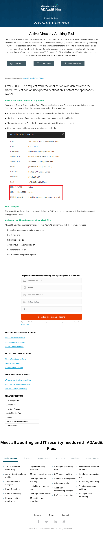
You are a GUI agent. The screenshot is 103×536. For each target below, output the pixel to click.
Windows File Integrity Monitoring (17, 384)
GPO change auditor (63, 474)
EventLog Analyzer (13, 409)
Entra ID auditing (12, 489)
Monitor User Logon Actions (15, 359)
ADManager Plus (12, 401)
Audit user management (65, 479)
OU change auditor (62, 483)
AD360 (9, 417)
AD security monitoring (89, 481)
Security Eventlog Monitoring (16, 389)
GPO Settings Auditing (13, 363)
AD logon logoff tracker (40, 474)
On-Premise (17, 421)
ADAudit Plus (11, 405)
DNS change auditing (63, 495)
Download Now (74, 63)
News (51, 515)
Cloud (25, 421)
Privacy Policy (25, 324)
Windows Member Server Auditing (18, 380)
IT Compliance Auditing (14, 368)
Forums (37, 515)
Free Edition (46, 63)
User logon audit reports (41, 493)
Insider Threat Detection (14, 347)
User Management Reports (15, 342)
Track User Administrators (15, 338)
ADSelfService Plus (13, 413)
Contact (65, 515)
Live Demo (18, 63)
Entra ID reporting (13, 493)
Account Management (13, 78)
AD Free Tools (11, 426)
